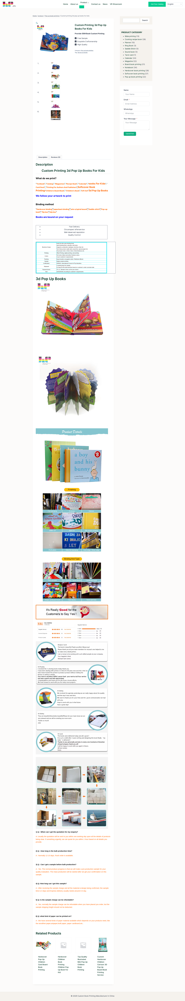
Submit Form (130, 134)
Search (145, 20)
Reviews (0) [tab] (55, 157)
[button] (37, 23)
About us (74, 4)
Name (126, 90)
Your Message (130, 119)
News (105, 4)
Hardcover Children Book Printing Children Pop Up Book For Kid (63, 964)
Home (65, 4)
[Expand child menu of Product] (81, 6)
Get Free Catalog (157, 4)
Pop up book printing (87, 50)
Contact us (95, 4)
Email (126, 100)
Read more (42, 976)
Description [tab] (42, 157)
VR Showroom (116, 4)
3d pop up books (82, 52)
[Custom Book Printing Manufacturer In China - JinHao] (9, 4)
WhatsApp (128, 109)
